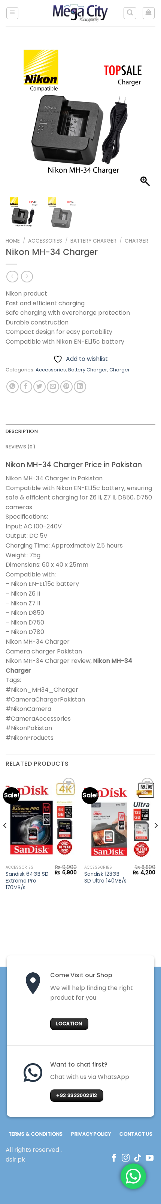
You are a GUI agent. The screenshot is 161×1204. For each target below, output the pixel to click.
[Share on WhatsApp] (12, 386)
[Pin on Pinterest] (66, 386)
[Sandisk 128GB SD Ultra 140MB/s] (119, 819)
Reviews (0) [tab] (21, 447)
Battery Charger (93, 240)
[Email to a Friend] (53, 386)
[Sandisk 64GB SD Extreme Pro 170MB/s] (41, 819)
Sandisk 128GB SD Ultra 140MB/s (105, 877)
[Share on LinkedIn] (80, 386)
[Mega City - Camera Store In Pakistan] (80, 13)
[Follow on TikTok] (138, 1158)
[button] (146, 120)
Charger (136, 240)
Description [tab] (22, 431)
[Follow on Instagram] (126, 1158)
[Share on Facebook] (26, 386)
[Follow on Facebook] (114, 1158)
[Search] (130, 13)
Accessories (45, 240)
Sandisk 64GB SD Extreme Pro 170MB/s (27, 881)
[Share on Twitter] (39, 386)
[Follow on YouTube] (150, 1158)
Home (13, 240)
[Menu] (12, 13)
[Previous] (5, 840)
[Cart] (149, 13)
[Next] (156, 840)
